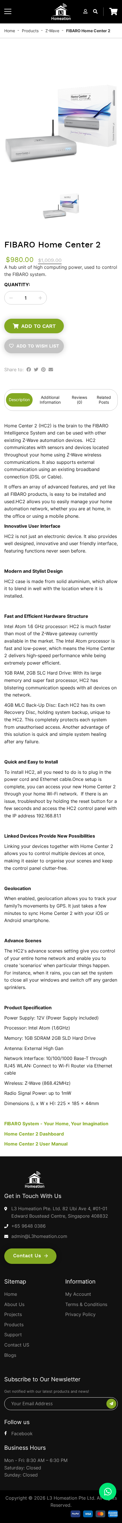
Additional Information (50, 400)
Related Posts (104, 400)
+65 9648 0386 (28, 1226)
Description (19, 399)
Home (9, 30)
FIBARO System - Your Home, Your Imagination (56, 1123)
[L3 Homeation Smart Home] (61, 12)
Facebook (22, 1433)
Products (30, 30)
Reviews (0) (79, 400)
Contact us (28, 1255)
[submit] (111, 1404)
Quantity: (17, 284)
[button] (85, 11)
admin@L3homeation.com (39, 1236)
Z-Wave (52, 30)
